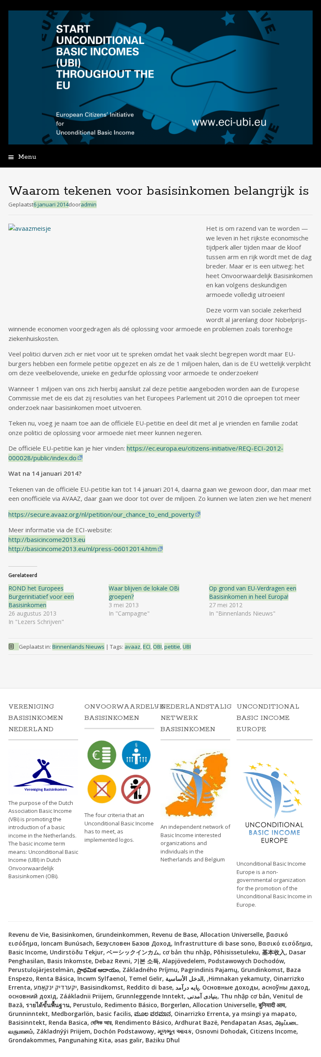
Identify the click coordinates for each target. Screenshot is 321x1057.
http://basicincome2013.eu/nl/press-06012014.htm (82, 548)
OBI (157, 646)
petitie (172, 646)
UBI (187, 646)
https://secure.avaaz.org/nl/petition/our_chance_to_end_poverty (101, 514)
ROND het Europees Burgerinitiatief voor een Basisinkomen (41, 596)
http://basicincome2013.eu (46, 539)
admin (89, 204)
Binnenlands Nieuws (78, 646)
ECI (146, 646)
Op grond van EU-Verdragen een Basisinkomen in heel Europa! (252, 592)
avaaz (132, 646)
